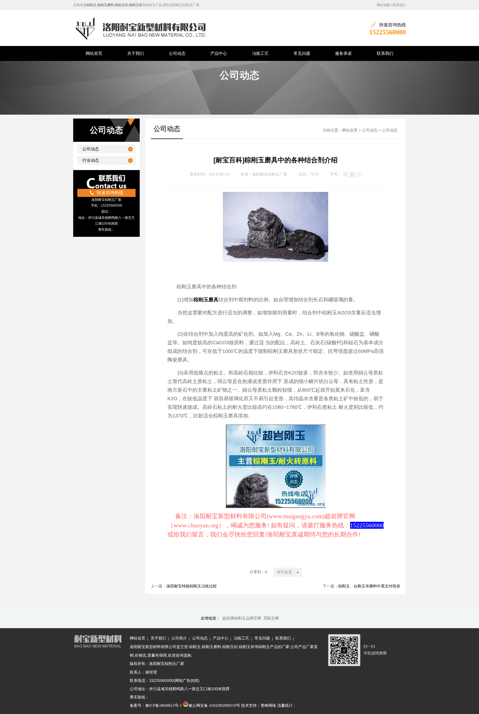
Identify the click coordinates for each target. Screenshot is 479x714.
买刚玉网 (271, 618)
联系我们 (399, 5)
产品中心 (220, 638)
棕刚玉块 (246, 647)
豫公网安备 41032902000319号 (214, 705)
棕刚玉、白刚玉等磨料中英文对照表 (369, 586)
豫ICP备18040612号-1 (163, 705)
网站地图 (383, 5)
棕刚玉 (195, 647)
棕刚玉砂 (230, 647)
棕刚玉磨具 (205, 299)
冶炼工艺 (241, 638)
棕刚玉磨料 (211, 647)
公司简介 (179, 638)
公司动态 (90, 149)
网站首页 (350, 130)
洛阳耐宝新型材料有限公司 (153, 647)
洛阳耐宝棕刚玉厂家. (185, 5)
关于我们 (158, 638)
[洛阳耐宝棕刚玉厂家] (154, 28)
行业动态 (90, 160)
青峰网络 (268, 705)
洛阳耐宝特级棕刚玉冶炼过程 (191, 586)
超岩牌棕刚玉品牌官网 (241, 618)
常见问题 (262, 638)
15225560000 (384, 32)
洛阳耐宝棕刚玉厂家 (269, 174)
